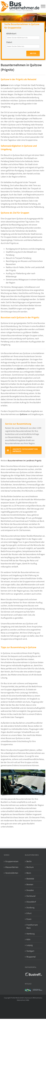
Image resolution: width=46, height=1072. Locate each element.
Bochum (30, 867)
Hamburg (30, 933)
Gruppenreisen (11, 861)
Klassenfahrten (11, 867)
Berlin (29, 861)
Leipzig (29, 945)
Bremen (29, 884)
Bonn (28, 873)
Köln (28, 939)
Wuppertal (31, 956)
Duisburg (30, 907)
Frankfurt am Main (32, 926)
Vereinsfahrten (11, 873)
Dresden (30, 890)
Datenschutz (21, 1000)
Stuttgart (30, 951)
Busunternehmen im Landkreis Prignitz (24, 460)
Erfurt (28, 913)
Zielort (9, 42)
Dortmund (30, 896)
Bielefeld (30, 878)
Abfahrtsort (11, 33)
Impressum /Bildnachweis (33, 998)
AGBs (27, 1000)
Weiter (33, 53)
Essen (28, 919)
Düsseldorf (31, 901)
